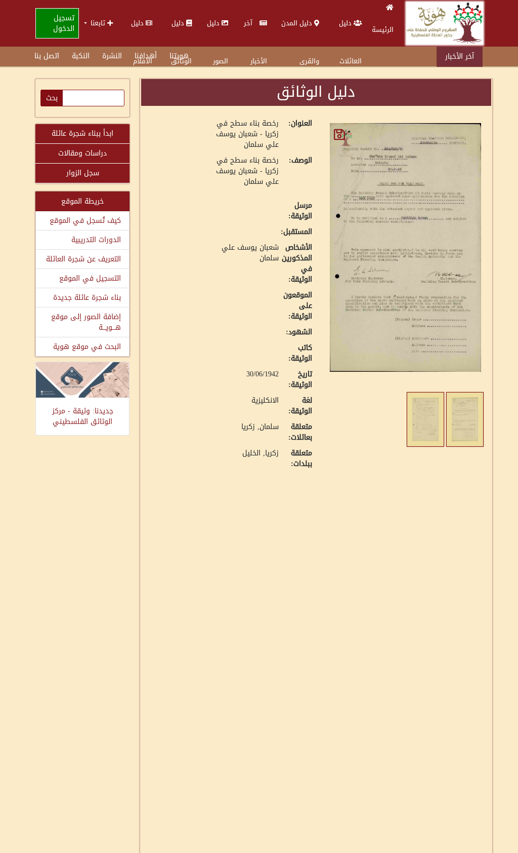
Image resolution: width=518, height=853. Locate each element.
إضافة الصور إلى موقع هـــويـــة (86, 322)
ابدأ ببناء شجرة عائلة (82, 133)
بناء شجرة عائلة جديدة (87, 297)
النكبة (81, 56)
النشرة (112, 56)
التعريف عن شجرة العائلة (83, 259)
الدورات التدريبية (96, 240)
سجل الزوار (82, 173)
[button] (98, 23)
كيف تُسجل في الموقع (85, 220)
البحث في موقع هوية (87, 347)
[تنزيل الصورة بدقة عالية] (339, 134)
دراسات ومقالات (82, 153)
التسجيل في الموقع (90, 278)
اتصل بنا (46, 56)
